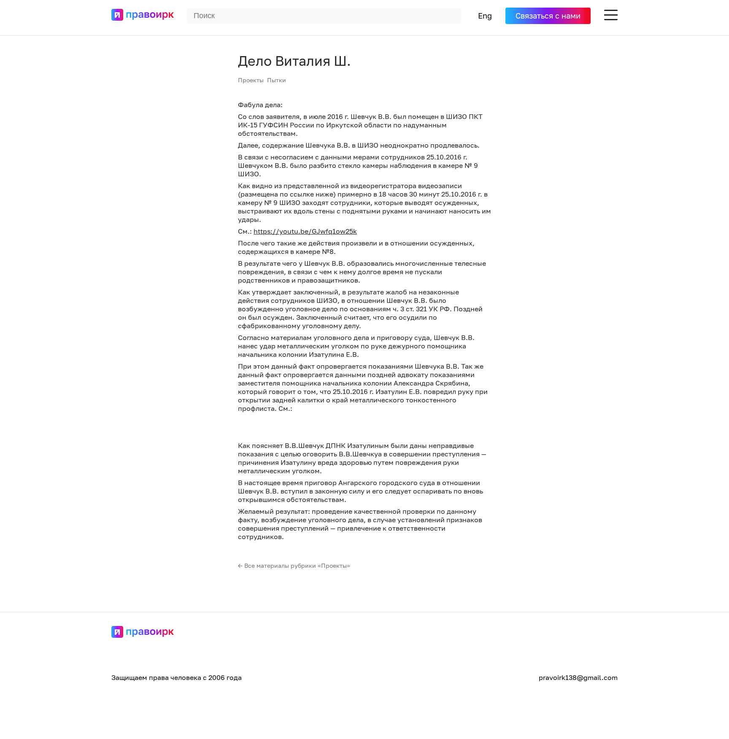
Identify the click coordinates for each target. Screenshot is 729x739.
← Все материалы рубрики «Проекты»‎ (294, 565)
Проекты (251, 80)
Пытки (276, 80)
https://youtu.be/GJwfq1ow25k (305, 231)
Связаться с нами (548, 15)
